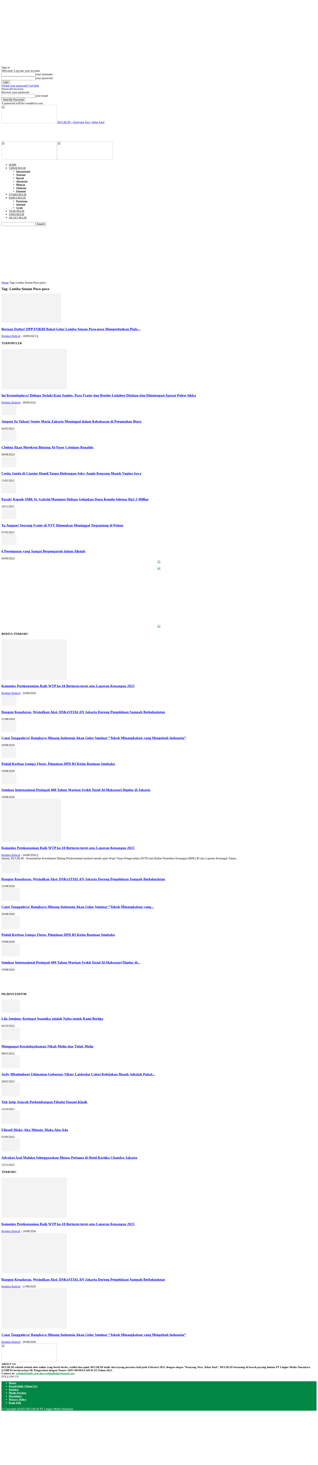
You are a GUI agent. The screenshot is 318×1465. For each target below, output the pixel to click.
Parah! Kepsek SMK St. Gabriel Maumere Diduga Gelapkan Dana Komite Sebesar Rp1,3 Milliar (75, 499)
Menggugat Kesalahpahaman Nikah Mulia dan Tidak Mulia (47, 1046)
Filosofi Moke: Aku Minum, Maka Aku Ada (34, 1130)
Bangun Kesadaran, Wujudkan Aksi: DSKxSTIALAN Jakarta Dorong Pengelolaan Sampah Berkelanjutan (83, 712)
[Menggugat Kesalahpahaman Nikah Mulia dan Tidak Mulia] (10, 1039)
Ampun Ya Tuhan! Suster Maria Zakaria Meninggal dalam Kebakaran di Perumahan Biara (71, 421)
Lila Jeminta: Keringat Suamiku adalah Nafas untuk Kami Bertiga (52, 1019)
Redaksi (13, 1389)
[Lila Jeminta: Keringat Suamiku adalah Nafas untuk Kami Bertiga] (10, 1011)
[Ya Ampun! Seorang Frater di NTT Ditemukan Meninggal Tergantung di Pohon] (8, 518)
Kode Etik (15, 1402)
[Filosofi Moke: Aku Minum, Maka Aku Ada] (10, 1122)
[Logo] (29, 158)
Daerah (20, 178)
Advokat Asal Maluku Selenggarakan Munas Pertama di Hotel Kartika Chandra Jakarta (69, 1158)
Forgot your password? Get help (20, 85)
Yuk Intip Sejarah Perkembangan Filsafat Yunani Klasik (44, 1102)
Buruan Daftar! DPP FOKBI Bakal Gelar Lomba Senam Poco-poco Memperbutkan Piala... (70, 329)
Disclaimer (15, 1396)
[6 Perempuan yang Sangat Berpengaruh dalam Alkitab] (8, 544)
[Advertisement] (68, 132)
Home (12, 164)
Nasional (20, 174)
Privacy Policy (17, 1399)
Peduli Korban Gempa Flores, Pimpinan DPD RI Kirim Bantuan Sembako (58, 764)
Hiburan (20, 184)
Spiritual (20, 204)
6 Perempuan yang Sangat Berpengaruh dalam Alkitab (43, 551)
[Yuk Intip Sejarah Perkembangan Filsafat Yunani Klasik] (10, 1095)
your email (42, 95)
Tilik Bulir (16, 211)
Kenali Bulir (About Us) (23, 1386)
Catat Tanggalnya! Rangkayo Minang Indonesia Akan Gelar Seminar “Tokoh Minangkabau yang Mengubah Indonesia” (93, 738)
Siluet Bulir (17, 217)
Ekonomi (21, 191)
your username (44, 74)
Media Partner (17, 1392)
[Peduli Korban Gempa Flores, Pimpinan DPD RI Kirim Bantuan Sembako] (8, 756)
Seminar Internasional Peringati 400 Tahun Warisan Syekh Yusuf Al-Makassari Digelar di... (70, 962)
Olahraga (21, 188)
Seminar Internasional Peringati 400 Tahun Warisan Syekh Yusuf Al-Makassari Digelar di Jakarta (75, 790)
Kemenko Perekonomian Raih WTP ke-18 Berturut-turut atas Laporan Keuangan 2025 (68, 686)
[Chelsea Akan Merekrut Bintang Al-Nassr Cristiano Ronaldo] (8, 440)
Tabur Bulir (17, 168)
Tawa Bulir (16, 214)
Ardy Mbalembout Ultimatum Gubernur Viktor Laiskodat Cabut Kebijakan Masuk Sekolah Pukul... (78, 1074)
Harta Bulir (17, 197)
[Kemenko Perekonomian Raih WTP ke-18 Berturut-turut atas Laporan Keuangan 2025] (34, 678)
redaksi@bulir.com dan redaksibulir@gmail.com (45, 1373)
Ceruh (19, 207)
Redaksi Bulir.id (10, 336)
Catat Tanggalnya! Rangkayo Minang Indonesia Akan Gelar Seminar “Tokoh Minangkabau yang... (77, 907)
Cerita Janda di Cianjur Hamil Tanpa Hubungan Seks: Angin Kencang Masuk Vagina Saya (71, 473)
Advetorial (21, 181)
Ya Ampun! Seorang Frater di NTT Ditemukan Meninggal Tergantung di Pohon (62, 525)
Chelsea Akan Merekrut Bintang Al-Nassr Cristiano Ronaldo (47, 447)
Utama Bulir (17, 194)
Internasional (23, 171)
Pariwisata (21, 201)
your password (44, 78)
